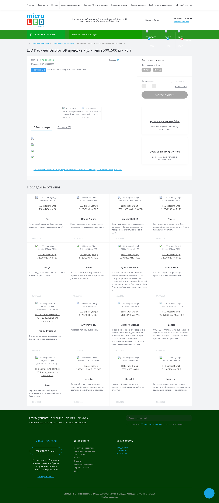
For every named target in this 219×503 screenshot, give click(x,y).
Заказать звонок (181, 21)
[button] (99, 20)
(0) (118, 60)
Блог (76, 470)
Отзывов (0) (64, 127)
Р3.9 (147, 70)
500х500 (118, 169)
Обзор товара (42, 127)
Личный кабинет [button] (184, 5)
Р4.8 (158, 70)
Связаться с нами (45, 451)
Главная (30, 5)
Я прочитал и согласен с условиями (156, 424)
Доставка (78, 457)
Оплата (54, 5)
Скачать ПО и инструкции (96, 5)
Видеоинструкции (119, 5)
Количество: (147, 81)
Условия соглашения (70, 5)
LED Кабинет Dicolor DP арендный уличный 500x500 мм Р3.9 (64, 169)
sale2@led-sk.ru (46, 476)
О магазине (42, 5)
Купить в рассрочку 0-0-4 (165, 121)
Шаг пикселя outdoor (152, 65)
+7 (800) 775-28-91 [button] (45, 441)
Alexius (114, 497)
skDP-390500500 (105, 169)
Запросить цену (164, 95)
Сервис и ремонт (138, 5)
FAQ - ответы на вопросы (160, 5)
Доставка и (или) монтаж (165, 151)
